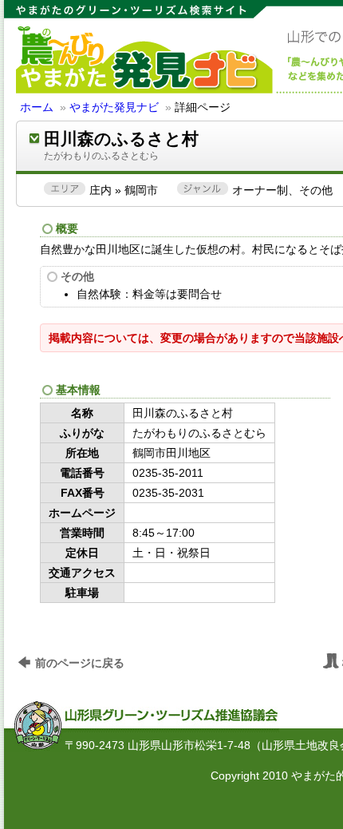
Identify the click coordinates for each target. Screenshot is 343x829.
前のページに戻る (79, 662)
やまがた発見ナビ (114, 107)
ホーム (36, 107)
